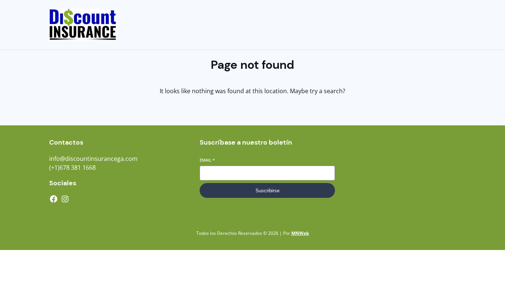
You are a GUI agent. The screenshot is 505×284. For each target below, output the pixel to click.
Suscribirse (267, 190)
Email (207, 160)
